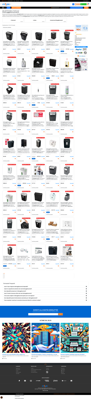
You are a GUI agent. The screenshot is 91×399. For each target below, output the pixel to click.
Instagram (63, 369)
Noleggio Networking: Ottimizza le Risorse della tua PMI (44, 354)
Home (3, 10)
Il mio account (18, 369)
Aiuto (14, 0)
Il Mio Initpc (5, 0)
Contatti (32, 368)
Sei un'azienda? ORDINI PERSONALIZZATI (76, 7)
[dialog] (1, 397)
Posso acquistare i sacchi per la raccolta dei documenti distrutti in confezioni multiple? (22, 300)
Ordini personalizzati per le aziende (36, 369)
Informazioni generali (34, 372)
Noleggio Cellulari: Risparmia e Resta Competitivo (13, 354)
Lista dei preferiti (10, 0)
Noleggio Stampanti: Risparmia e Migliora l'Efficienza (73, 354)
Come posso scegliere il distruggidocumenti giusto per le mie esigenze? (19, 295)
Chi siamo (47, 368)
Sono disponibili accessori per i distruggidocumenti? (15, 291)
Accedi (84, 0)
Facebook (63, 368)
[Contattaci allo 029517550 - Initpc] (77, 4)
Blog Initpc (47, 369)
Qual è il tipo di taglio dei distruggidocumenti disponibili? (16, 286)
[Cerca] (73, 4)
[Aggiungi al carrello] (15, 51)
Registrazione (18, 368)
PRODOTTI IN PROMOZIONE (16, 7)
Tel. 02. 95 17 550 (45, 390)
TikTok (63, 372)
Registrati (87, 0)
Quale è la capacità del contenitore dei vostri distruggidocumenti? (18, 288)
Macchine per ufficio (8, 10)
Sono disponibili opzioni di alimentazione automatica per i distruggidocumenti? (20, 298)
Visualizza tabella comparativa (19, 398)
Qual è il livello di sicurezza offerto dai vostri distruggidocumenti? (18, 293)
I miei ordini (17, 373)
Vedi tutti (21, 21)
